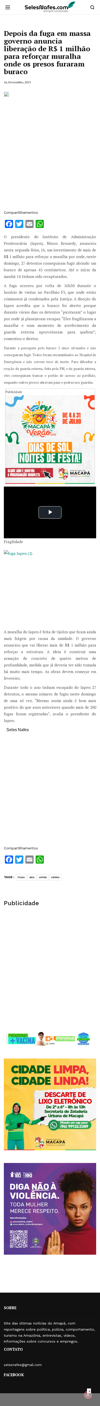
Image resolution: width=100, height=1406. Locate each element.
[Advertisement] (50, 156)
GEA (32, 877)
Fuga (21, 877)
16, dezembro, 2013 (17, 82)
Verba (55, 877)
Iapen (43, 877)
